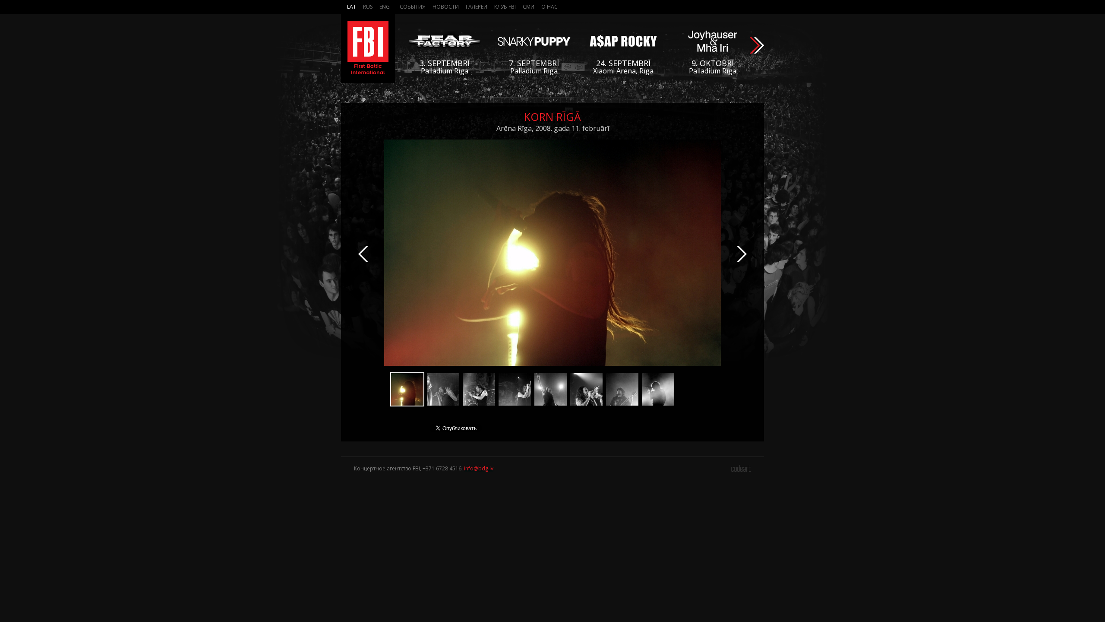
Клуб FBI (505, 6)
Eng (384, 6)
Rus (368, 6)
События (413, 6)
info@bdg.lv (478, 468)
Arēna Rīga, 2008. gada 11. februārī (552, 128)
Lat (351, 6)
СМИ (528, 6)
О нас (549, 6)
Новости (446, 6)
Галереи (476, 6)
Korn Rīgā (552, 116)
